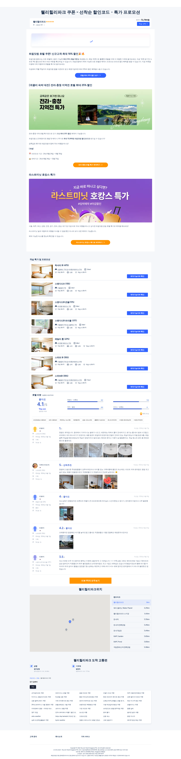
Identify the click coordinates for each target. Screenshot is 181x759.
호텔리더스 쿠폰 (132, 704)
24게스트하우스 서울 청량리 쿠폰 (42, 704)
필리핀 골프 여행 (132, 712)
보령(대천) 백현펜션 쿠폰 (87, 704)
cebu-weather (36, 716)
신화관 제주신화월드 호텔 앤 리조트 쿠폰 (115, 701)
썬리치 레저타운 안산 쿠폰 (88, 701)
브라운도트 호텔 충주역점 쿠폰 (113, 708)
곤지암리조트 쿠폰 (38, 693)
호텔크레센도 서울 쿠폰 (63, 704)
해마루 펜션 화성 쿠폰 (134, 720)
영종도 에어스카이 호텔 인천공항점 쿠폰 (91, 720)
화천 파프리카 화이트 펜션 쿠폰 (113, 697)
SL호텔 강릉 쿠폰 (61, 697)
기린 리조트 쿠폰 (84, 708)
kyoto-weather (60, 720)
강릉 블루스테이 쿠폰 (39, 701)
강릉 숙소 (106, 716)
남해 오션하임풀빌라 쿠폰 (40, 720)
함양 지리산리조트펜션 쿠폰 (88, 697)
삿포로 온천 (83, 716)
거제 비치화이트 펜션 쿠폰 (64, 701)
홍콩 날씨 (130, 708)
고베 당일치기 (107, 720)
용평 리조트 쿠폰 (84, 693)
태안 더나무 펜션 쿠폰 (134, 701)
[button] (143, 24)
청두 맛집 (35, 712)
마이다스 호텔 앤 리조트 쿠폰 (41, 697)
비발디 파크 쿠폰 (108, 693)
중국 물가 (106, 712)
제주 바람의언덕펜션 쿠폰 (135, 693)
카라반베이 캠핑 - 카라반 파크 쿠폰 (43, 708)
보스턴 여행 (83, 712)
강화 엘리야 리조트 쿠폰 (135, 697)
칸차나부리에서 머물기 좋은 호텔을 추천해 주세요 (67, 712)
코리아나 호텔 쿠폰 (61, 708)
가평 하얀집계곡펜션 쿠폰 (111, 704)
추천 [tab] (32, 687)
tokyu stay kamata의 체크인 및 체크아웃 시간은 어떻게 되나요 (67, 716)
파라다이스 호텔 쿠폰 (62, 693)
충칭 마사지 (131, 716)
